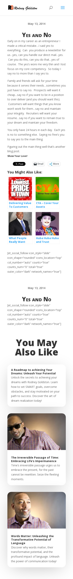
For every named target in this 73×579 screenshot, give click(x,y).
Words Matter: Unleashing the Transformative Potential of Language (32, 539)
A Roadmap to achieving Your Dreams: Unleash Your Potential (33, 371)
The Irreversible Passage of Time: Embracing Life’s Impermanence (35, 459)
